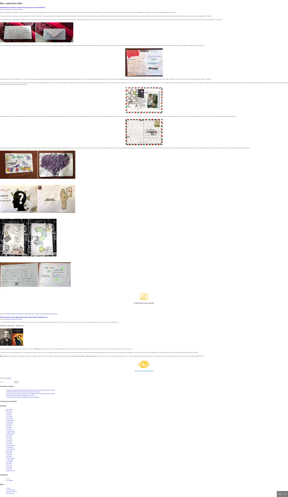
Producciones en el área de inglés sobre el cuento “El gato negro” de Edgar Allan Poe (23, 317)
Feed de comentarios (12, 491)
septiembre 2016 (11, 470)
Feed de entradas (11, 490)
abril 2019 (9, 456)
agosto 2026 (10, 409)
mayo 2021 (9, 429)
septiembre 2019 (11, 449)
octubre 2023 (10, 422)
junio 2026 (9, 413)
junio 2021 (9, 427)
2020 (16, 313)
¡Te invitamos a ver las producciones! (144, 371)
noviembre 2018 (11, 458)
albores (20, 313)
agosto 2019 (10, 451)
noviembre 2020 (11, 431)
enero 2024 (9, 418)
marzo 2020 (9, 443)
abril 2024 (9, 415)
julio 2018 (9, 463)
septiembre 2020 (11, 433)
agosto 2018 (10, 461)
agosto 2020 (10, 434)
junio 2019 (9, 452)
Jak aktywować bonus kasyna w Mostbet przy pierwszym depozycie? (23, 397)
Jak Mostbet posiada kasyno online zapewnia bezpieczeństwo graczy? (23, 391)
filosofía (51, 313)
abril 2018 (9, 469)
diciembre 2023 (10, 420)
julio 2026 (9, 411)
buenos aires (31, 313)
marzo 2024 (9, 416)
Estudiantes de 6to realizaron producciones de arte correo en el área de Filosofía (22, 7)
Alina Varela (20, 9)
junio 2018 (9, 465)
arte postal (24, 313)
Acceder (9, 488)
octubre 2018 (10, 460)
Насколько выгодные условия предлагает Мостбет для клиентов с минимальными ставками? (31, 390)
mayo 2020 (9, 440)
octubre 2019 (10, 447)
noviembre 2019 (11, 445)
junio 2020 (9, 438)
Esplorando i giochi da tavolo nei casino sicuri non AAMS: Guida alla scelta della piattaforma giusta (31, 393)
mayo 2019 (9, 454)
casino (8, 478)
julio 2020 (9, 436)
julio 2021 (9, 425)
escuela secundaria (44, 313)
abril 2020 (9, 442)
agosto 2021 (10, 424)
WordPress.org (10, 493)
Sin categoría (8, 313)
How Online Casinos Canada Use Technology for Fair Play (20, 395)
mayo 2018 (9, 467)
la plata (55, 313)
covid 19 (37, 313)
